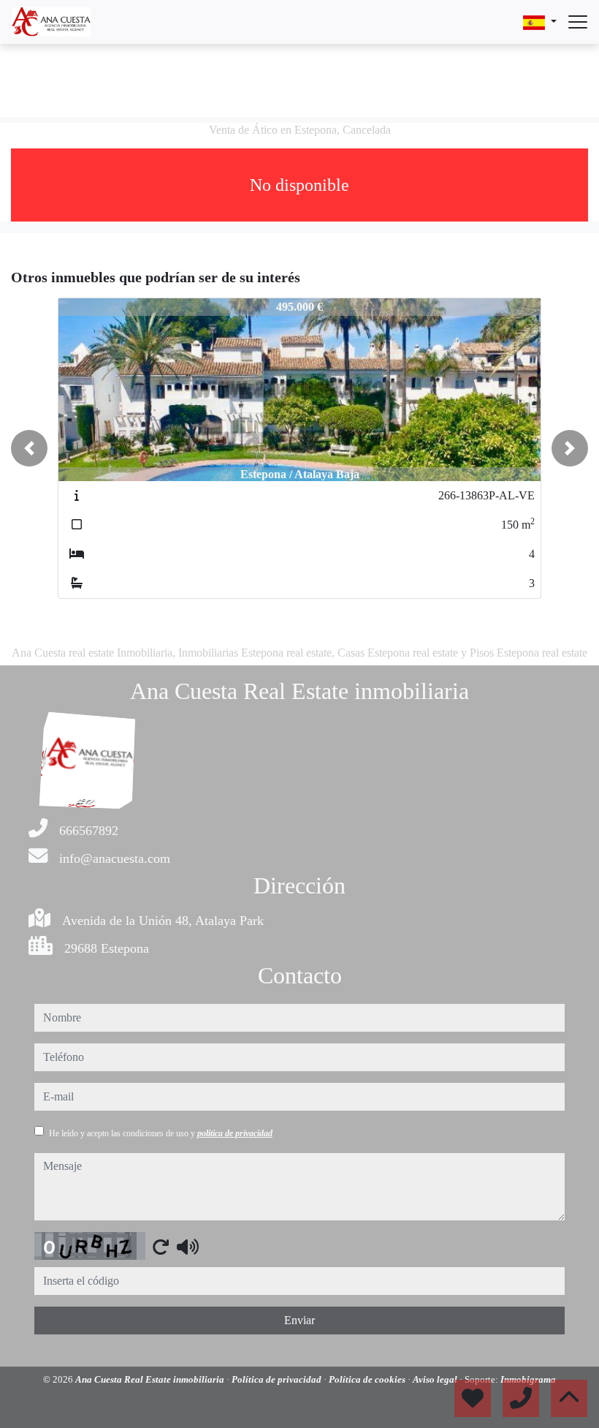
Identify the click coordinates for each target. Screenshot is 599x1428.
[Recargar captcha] (160, 1246)
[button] (29, 448)
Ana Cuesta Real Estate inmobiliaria (150, 1379)
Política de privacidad (278, 1379)
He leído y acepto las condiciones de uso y (160, 1133)
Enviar (299, 1320)
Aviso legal (436, 1379)
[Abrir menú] (577, 22)
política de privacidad (234, 1133)
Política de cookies (368, 1379)
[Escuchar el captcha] (187, 1246)
